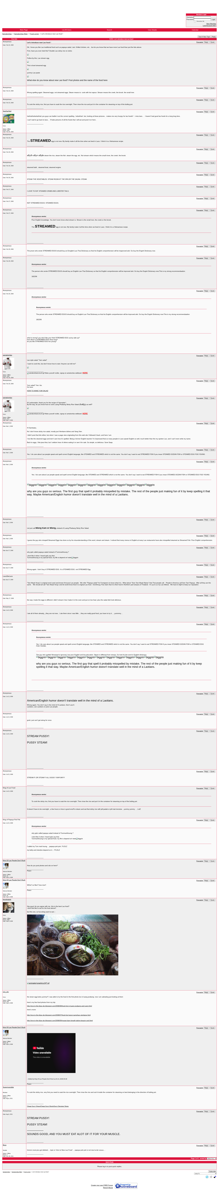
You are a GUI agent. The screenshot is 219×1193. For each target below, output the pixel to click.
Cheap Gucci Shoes (33, 1106)
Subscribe (212, 1171)
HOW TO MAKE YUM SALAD (37, 391)
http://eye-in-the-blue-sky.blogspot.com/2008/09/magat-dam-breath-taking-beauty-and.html (60, 1020)
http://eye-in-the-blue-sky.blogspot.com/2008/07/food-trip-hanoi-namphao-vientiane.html (59, 1015)
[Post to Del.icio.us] (215, 1177)
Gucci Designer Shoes (61, 1106)
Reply (214, 37)
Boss (4, 1145)
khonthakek (7, 899)
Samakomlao (7, 34)
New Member (211, 24)
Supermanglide (8, 1087)
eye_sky (6, 992)
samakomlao (7, 355)
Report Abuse (108, 1188)
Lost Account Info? (209, 25)
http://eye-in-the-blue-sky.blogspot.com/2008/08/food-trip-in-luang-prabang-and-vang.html (59, 1006)
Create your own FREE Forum (102, 1185)
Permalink (199, 42)
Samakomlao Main (21, 34)
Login (213, 19)
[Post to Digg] (211, 1177)
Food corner (34, 34)
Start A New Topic (204, 37)
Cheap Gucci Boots (47, 1106)
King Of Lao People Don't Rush (14, 860)
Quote (212, 42)
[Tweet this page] (207, 1177)
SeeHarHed (7, 111)
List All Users (66, 30)
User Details (152, 30)
